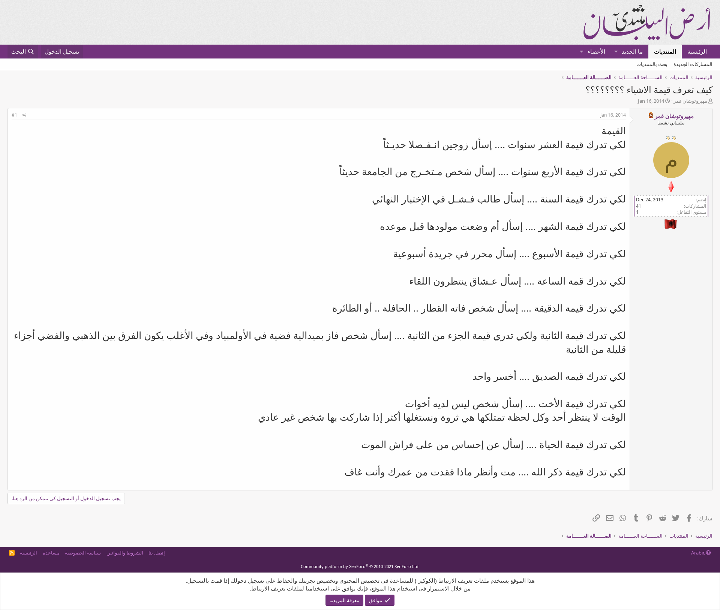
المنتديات (665, 51)
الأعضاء (596, 51)
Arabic (698, 552)
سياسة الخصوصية (83, 552)
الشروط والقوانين (124, 552)
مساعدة (51, 552)
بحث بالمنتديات (652, 64)
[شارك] (24, 115)
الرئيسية (697, 51)
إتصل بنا (156, 552)
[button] (616, 51)
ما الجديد (632, 51)
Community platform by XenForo (360, 566)
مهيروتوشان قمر (690, 100)
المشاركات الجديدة (693, 64)
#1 (14, 115)
